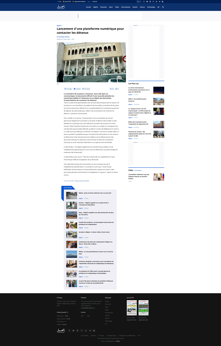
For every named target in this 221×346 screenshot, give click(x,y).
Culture (142, 7)
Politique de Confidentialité (127, 335)
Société (135, 7)
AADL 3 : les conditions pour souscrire (137, 100)
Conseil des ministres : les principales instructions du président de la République (96, 223)
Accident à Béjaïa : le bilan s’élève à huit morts (94, 232)
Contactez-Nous (111, 335)
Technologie (151, 7)
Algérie (95, 7)
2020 (88, 316)
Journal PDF (84, 335)
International (125, 7)
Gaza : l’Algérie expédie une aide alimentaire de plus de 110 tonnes (96, 213)
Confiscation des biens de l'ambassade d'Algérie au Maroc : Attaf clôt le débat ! (95, 243)
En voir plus (137, 170)
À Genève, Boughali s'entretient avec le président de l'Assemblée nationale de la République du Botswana (96, 262)
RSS (139, 335)
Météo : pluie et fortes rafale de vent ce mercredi (95, 193)
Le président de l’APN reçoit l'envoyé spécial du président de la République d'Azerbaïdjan (94, 272)
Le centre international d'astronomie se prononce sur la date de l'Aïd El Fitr (138, 90)
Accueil (88, 7)
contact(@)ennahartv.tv (88, 308)
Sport (111, 7)
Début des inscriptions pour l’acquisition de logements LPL (138, 123)
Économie (103, 7)
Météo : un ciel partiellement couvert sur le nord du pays (96, 253)
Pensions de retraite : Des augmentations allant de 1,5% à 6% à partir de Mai (139, 134)
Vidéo (117, 7)
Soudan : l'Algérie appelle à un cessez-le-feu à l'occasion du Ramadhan (94, 204)
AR (158, 7)
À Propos (101, 335)
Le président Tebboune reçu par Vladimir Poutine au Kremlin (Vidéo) (138, 176)
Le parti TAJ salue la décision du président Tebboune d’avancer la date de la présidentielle (96, 282)
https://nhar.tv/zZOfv (82, 181)
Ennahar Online (64, 37)
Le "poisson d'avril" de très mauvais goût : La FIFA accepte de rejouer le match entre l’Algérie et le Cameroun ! (139, 112)
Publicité (93, 335)
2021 (82, 316)
